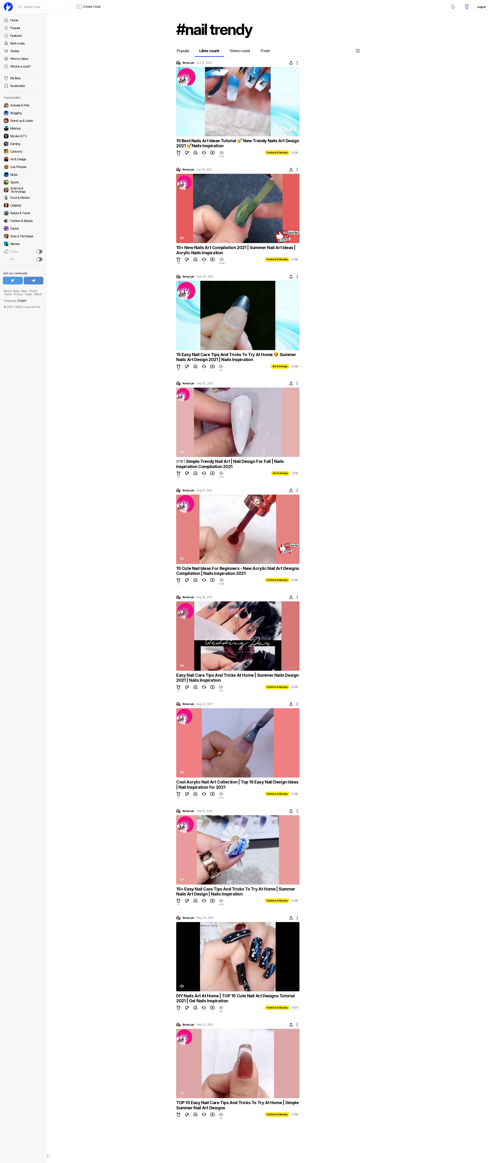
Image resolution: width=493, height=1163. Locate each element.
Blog (16, 291)
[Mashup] (23, 128)
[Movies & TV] (23, 136)
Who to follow (19, 59)
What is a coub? (20, 66)
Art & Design (280, 366)
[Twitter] (13, 280)
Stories (14, 51)
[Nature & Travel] (23, 213)
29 (295, 687)
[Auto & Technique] (23, 236)
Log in (481, 7)
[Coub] (8, 6)
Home (14, 20)
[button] (358, 51)
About (7, 291)
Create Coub (92, 6)
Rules (28, 294)
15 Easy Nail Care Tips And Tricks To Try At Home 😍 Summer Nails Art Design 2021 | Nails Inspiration (236, 357)
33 (295, 473)
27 (295, 1007)
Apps (24, 291)
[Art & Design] (23, 159)
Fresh (265, 50)
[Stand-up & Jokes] (23, 121)
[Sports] (23, 182)
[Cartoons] (23, 151)
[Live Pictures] (23, 167)
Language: (15, 300)
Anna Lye (188, 62)
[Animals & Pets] (23, 105)
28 (295, 152)
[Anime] (23, 251)
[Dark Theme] (453, 7)
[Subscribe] (39, 251)
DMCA (38, 294)
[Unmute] (181, 237)
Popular (15, 28)
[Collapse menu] (48, 1156)
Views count (240, 50)
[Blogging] (23, 113)
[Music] (23, 174)
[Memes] (23, 244)
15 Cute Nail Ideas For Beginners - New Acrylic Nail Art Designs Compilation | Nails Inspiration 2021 (237, 571)
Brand (33, 291)
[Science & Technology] (23, 190)
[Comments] (195, 152)
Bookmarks (17, 86)
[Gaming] (23, 144)
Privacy (18, 294)
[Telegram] (34, 280)
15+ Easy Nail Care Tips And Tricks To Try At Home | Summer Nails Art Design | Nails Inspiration (235, 891)
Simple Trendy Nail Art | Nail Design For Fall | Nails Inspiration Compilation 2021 (230, 464)
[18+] (39, 259)
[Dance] (23, 228)
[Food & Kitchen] (23, 197)
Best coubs (17, 43)
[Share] (291, 62)
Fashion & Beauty (277, 152)
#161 (180, 461)
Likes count (209, 50)
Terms (8, 294)
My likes (15, 78)
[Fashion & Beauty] (23, 221)
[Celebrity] (23, 205)
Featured (16, 36)
